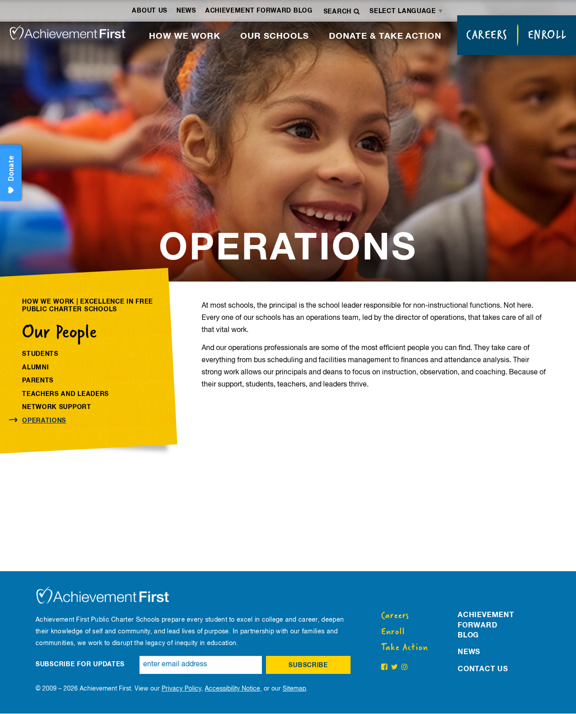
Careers (487, 35)
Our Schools (274, 36)
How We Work (184, 36)
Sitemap (294, 689)
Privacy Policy (181, 689)
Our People (59, 331)
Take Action (404, 647)
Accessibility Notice (232, 689)
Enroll (547, 35)
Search (339, 12)
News (186, 11)
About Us (149, 11)
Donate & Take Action (385, 36)
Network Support (56, 407)
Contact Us (483, 669)
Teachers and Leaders (65, 394)
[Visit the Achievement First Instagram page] (404, 667)
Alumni (35, 367)
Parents (38, 380)
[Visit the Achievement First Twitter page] (394, 667)
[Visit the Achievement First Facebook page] (384, 667)
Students (40, 354)
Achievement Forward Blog (259, 11)
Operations (44, 421)
